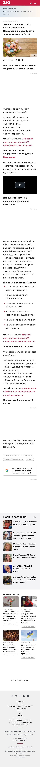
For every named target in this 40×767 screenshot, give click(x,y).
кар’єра (20, 710)
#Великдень (27, 455)
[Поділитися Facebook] (19, 60)
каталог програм (20, 708)
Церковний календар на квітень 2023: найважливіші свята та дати (18, 141)
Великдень (9, 157)
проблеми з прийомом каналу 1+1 (20, 706)
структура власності (20, 717)
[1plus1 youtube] (28, 696)
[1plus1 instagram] (12, 696)
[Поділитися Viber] (23, 60)
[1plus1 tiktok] (20, 696)
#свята (29, 459)
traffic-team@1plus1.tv (20, 757)
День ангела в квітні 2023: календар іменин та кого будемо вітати (19, 391)
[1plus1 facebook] (24, 696)
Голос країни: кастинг (9, 8)
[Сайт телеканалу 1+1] (6, 3)
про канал (20, 701)
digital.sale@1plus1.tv (20, 753)
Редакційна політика (20, 724)
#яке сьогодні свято (12, 455)
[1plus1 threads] (16, 696)
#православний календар (14, 459)
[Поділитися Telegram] (16, 60)
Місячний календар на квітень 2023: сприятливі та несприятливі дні (19, 337)
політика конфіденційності (20, 720)
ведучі (20, 713)
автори (20, 715)
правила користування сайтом (20, 722)
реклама (20, 704)
